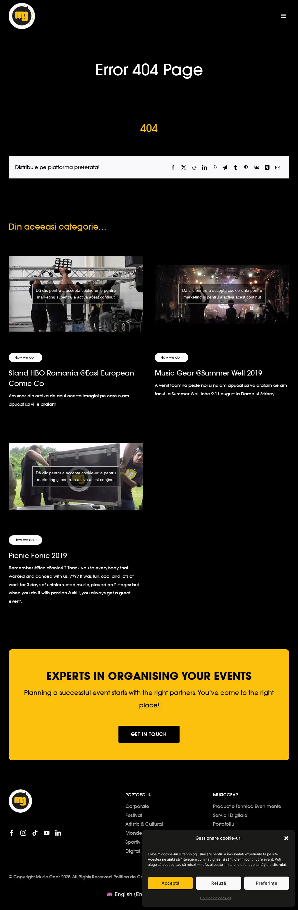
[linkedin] (58, 833)
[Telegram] (225, 167)
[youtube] (46, 833)
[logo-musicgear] (22, 5)
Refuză (218, 883)
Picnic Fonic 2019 (38, 555)
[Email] (277, 167)
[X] (183, 167)
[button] (286, 838)
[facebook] (12, 833)
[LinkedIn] (204, 167)
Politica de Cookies (134, 876)
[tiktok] (35, 833)
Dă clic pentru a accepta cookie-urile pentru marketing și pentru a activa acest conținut (76, 293)
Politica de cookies (215, 898)
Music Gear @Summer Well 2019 (208, 373)
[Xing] (267, 167)
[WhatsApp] (215, 167)
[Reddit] (194, 167)
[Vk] (256, 167)
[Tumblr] (235, 167)
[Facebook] (173, 167)
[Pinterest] (246, 167)
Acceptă (171, 883)
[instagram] (23, 833)
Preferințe (266, 883)
